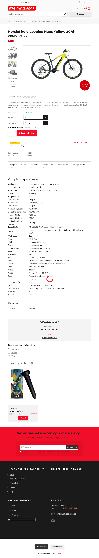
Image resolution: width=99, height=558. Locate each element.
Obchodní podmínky (17, 479)
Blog (11, 491)
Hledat (64, 14)
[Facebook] (54, 521)
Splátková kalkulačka (78, 142)
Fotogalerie (14, 483)
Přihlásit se (72, 447)
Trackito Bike (14, 408)
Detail (23, 418)
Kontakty (13, 487)
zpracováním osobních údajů (42, 452)
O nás (12, 475)
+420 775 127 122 (31, 2)
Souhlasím (57, 547)
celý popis (39, 107)
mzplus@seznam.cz (49, 338)
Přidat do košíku (26, 133)
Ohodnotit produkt (14, 97)
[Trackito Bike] (23, 386)
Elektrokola (18, 22)
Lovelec (14, 353)
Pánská (14, 356)
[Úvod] (22, 8)
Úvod (9, 22)
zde (59, 553)
